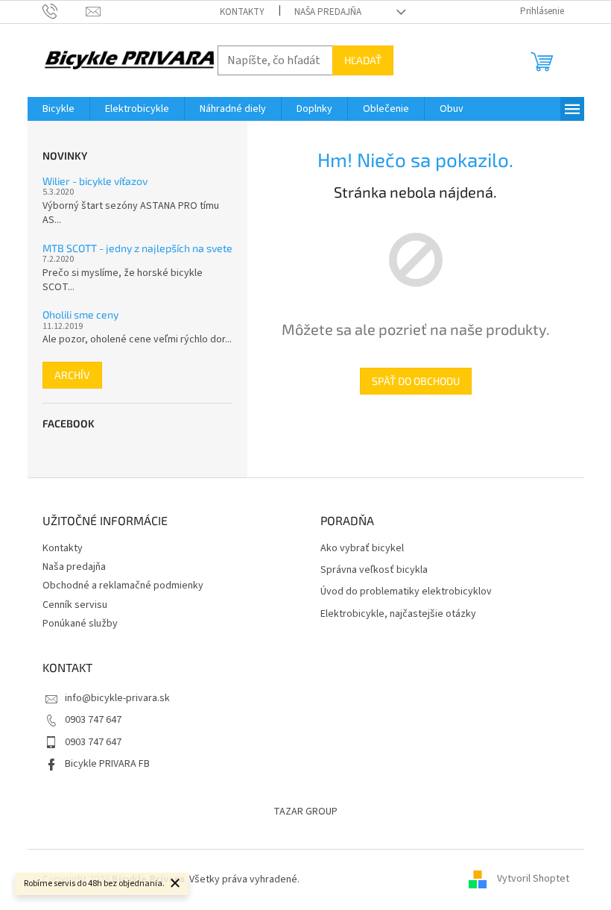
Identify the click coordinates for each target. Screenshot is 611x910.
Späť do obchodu (416, 380)
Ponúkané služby (80, 623)
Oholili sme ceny (80, 314)
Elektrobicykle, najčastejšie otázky (398, 614)
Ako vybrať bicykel (362, 549)
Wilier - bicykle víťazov (95, 180)
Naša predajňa (327, 12)
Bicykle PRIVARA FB (107, 763)
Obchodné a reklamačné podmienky (122, 585)
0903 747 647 (93, 719)
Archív (72, 374)
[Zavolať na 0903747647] (64, 11)
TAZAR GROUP (305, 811)
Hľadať (363, 60)
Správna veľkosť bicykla (374, 570)
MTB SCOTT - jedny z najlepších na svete (137, 248)
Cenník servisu (74, 604)
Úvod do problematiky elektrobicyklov (406, 592)
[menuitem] (58, 109)
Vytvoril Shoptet (533, 879)
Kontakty (242, 12)
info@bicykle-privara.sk (117, 698)
